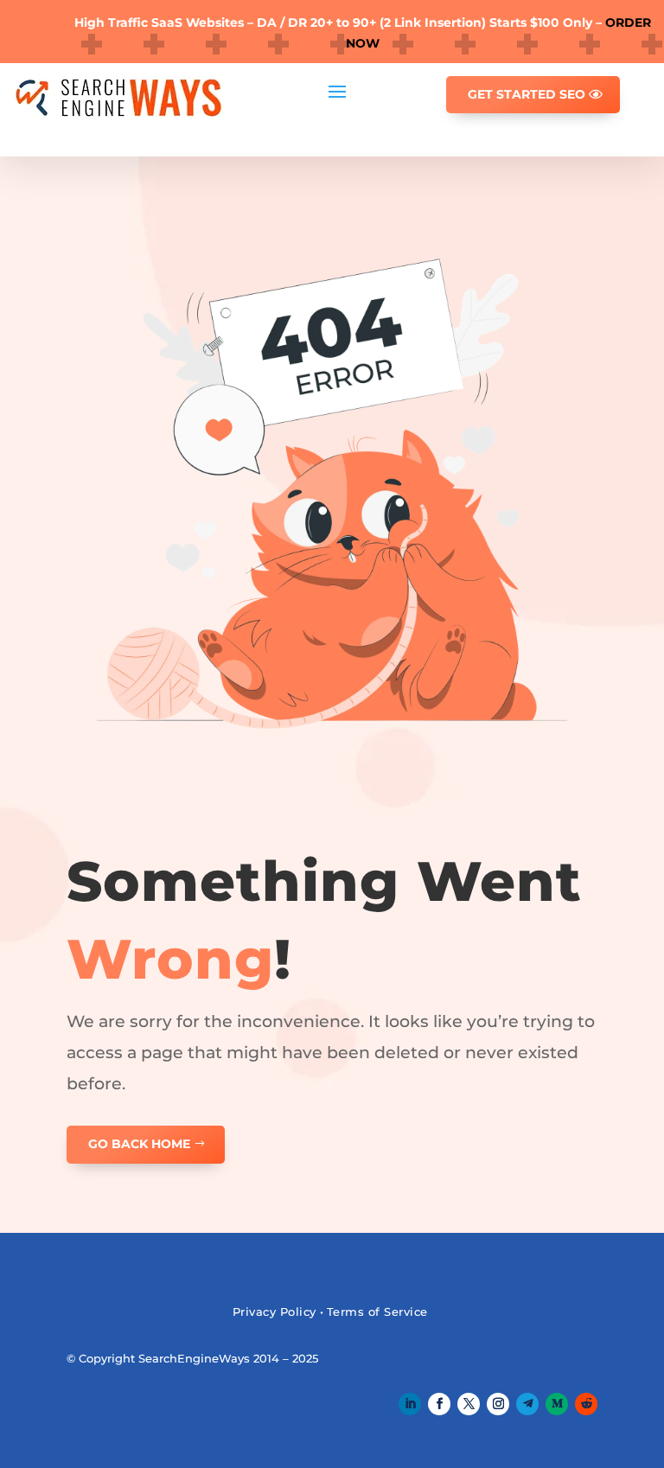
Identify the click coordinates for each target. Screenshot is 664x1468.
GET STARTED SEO (526, 94)
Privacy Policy (274, 1311)
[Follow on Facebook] (439, 1404)
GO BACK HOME (139, 1144)
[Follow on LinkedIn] (410, 1404)
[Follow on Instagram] (498, 1404)
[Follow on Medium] (557, 1404)
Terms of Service (377, 1311)
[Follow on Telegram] (527, 1404)
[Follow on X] (468, 1404)
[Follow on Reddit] (586, 1404)
